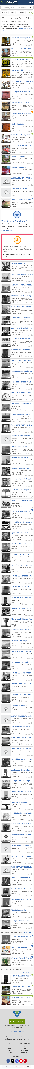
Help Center (25, 1050)
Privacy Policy (24, 1046)
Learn (9, 1046)
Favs (5, 12)
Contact (9, 1052)
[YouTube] (21, 1061)
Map (5, 1068)
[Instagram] (17, 1061)
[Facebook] (8, 1061)
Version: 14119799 (17, 1032)
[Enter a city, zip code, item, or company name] (31, 8)
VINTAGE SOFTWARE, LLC (21, 1025)
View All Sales (27, 932)
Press (24, 1048)
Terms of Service (24, 1043)
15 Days (29, 12)
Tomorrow (20, 12)
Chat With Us (18, 1021)
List (17, 1068)
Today (12, 12)
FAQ (9, 1043)
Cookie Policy (24, 1052)
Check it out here (6, 230)
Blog (9, 1050)
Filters (28, 1068)
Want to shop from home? (14, 221)
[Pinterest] (25, 1061)
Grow (9, 1048)
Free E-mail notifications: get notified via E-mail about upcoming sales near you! (17, 1038)
